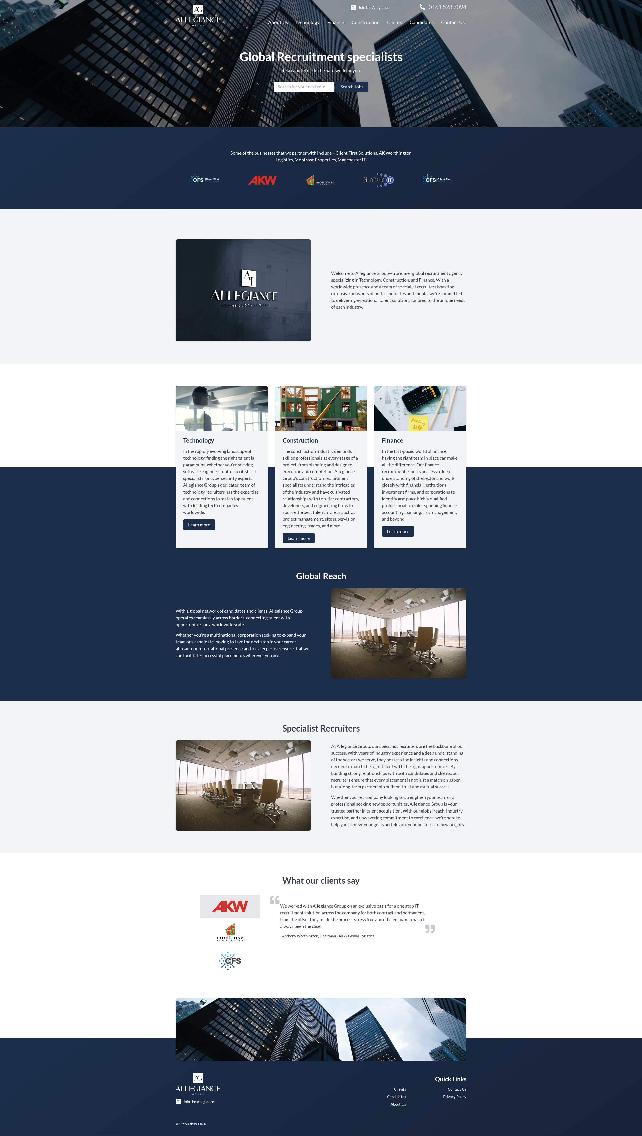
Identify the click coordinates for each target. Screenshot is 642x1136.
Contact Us (453, 22)
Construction (366, 22)
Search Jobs (351, 86)
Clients (394, 22)
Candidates (422, 22)
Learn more (199, 524)
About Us (278, 22)
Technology (307, 22)
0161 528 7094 (447, 7)
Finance (335, 22)
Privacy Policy (454, 1096)
